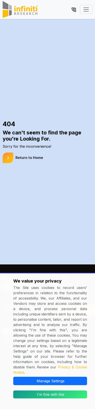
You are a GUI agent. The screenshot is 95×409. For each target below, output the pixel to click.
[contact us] (73, 9)
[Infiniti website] (20, 9)
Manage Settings (51, 381)
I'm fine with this (50, 394)
